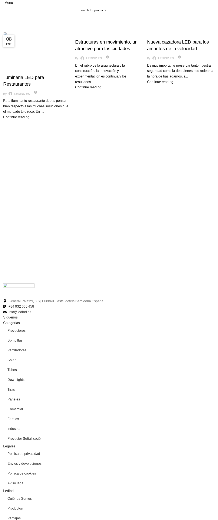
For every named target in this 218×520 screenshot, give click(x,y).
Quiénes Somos (19, 498)
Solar (11, 360)
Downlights (15, 379)
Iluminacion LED (16, 69)
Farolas (13, 419)
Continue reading (16, 117)
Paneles (13, 399)
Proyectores (16, 330)
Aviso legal (15, 483)
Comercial (15, 409)
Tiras (11, 389)
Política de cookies (21, 473)
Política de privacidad (23, 454)
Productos (15, 508)
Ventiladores (16, 350)
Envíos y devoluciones (24, 463)
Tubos (12, 370)
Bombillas (15, 340)
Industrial (14, 429)
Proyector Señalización (25, 438)
